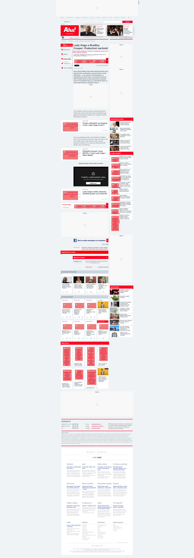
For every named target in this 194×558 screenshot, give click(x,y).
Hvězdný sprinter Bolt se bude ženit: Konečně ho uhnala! (88, 476)
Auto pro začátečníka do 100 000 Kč (89, 535)
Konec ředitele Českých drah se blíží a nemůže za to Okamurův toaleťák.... (105, 495)
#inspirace (84, 505)
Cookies (123, 550)
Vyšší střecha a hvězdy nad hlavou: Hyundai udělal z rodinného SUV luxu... (73, 495)
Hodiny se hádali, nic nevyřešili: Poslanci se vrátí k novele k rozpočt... (104, 472)
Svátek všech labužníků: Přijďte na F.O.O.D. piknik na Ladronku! (119, 495)
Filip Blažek (83, 435)
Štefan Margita (126, 440)
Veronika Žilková (116, 442)
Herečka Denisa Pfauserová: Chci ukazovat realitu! (73, 529)
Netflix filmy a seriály (71, 507)
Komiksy (115, 507)
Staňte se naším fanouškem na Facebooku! (91, 240)
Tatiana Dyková (70, 442)
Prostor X (69, 525)
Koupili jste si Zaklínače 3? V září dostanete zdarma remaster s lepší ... (120, 510)
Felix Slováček (77, 435)
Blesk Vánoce (70, 467)
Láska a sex (67, 63)
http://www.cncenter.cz (97, 426)
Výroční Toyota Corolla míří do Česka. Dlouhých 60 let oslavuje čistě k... (74, 490)
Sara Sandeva (111, 440)
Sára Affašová (104, 440)
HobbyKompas (85, 533)
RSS (102, 545)
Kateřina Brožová (112, 438)
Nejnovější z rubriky (117, 119)
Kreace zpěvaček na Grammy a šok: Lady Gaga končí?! (95, 124)
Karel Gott (95, 438)
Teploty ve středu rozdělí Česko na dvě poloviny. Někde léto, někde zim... (74, 473)
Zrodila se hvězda (103, 249)
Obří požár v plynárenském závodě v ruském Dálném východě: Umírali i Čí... (74, 471)
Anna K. (71, 433)
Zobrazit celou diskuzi (103, 267)
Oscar (87, 249)
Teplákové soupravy (101, 533)
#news (94, 505)
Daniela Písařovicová (118, 433)
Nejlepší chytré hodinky (87, 486)
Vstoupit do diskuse (103, 65)
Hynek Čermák (124, 435)
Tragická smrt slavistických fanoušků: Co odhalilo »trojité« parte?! (89, 473)
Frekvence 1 (115, 529)
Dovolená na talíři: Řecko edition (88, 512)
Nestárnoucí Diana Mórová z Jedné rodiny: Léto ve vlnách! (125, 164)
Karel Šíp (99, 438)
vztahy (93, 249)
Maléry (66, 54)
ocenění (101, 247)
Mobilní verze (103, 452)
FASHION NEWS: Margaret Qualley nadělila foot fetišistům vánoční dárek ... (89, 508)
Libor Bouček (119, 438)
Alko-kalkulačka (70, 486)
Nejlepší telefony (86, 487)
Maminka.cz (85, 17)
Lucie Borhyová (67, 439)
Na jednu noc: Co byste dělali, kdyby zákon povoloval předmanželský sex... (74, 476)
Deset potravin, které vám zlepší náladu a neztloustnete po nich (104, 511)
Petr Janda (91, 440)
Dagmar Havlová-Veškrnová (99, 433)
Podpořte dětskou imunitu (103, 505)
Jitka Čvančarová (82, 438)
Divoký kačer (77, 505)
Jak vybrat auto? (85, 539)
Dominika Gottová (127, 433)
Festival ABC (121, 507)
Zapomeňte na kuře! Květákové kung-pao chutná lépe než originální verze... (120, 493)
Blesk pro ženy (70, 17)
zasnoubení (96, 247)
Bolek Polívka (89, 433)
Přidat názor (89, 267)
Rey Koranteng (97, 440)
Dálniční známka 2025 (74, 487)
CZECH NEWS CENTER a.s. (87, 548)
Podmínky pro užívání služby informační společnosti (95, 550)
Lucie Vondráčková (82, 439)
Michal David (124, 439)
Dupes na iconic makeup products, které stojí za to (88, 511)
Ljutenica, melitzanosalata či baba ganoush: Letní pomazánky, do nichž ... (120, 490)
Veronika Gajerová (108, 442)
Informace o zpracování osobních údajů (113, 550)
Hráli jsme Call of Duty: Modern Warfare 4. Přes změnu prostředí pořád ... (88, 497)
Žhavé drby (70, 41)
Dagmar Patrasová (109, 433)
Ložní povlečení (100, 536)
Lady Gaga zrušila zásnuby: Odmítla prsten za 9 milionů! (95, 193)
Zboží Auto (84, 536)
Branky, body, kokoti (76, 525)
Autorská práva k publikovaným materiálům (77, 550)
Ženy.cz (98, 17)
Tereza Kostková (77, 442)
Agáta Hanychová (65, 433)
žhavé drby (84, 247)
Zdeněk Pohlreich (65, 443)
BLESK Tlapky (70, 505)
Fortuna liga (70, 526)
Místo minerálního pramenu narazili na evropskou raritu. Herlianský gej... (74, 510)
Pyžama (99, 530)
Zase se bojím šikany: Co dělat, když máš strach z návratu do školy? (120, 512)
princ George (72, 443)
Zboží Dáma (84, 529)
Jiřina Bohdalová (74, 438)
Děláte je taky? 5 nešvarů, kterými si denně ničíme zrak (124, 190)
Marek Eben (104, 439)
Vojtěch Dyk (122, 442)
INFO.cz (71, 468)
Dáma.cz (92, 17)
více (129, 17)
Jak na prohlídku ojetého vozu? (88, 532)
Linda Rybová (126, 438)
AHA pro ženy (115, 287)
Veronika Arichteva (100, 442)
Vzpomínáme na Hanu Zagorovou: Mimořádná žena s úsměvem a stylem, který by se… (125, 177)
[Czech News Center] (99, 457)
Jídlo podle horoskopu (122, 487)
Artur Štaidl (83, 433)
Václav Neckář (92, 442)
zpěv (97, 249)
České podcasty (116, 526)
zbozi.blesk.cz (84, 530)
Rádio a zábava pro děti (117, 527)
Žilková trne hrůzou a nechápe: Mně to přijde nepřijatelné (105, 475)
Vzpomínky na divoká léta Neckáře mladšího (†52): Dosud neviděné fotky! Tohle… (125, 203)
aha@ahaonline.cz (96, 424)
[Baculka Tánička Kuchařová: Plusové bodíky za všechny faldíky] (115, 30)
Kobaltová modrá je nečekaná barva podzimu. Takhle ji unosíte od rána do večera (124, 216)
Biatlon (91, 467)
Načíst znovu (93, 183)
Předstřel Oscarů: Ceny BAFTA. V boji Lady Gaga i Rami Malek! (94, 153)
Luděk (126, 38)
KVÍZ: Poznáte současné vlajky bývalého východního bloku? (72, 512)
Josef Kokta (89, 438)
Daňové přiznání (101, 486)
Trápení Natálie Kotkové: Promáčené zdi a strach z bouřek (124, 197)
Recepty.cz (78, 17)
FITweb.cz (117, 17)
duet (90, 249)
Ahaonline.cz (64, 41)
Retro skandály (68, 68)
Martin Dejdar (118, 439)
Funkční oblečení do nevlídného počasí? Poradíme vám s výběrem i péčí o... (119, 472)
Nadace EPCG (108, 487)
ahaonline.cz (121, 424)
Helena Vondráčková (115, 435)
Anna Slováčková (77, 433)
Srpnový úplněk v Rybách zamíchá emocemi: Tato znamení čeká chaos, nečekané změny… (125, 210)
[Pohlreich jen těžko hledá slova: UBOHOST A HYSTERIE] (88, 30)
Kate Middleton (105, 438)
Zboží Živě (84, 526)
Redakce (98, 545)
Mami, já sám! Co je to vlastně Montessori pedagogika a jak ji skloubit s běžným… (125, 171)
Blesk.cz (62, 17)
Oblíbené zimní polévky (118, 486)
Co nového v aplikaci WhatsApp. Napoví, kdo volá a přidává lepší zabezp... (88, 494)
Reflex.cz (123, 17)
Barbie (99, 527)
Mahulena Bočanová (97, 439)
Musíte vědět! (67, 58)
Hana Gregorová (99, 435)
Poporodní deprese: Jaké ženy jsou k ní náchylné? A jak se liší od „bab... (104, 514)
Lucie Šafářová (74, 439)
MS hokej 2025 (85, 467)
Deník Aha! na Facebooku (63, 37)
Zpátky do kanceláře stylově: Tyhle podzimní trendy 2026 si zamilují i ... (119, 477)
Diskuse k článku (79, 257)
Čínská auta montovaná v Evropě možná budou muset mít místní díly (73, 493)
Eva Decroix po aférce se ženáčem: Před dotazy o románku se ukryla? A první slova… (125, 184)
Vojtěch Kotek (128, 442)
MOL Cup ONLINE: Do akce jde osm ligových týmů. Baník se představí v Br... (89, 471)
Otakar (131, 38)
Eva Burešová (64, 435)
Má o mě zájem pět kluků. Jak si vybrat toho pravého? (119, 515)
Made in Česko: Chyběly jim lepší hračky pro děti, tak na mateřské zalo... (73, 534)
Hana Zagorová (107, 435)
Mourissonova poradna (118, 505)
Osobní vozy (84, 527)
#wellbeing (90, 505)
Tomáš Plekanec (84, 442)
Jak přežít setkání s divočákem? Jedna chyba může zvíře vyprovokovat (104, 477)
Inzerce (93, 545)
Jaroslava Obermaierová (121, 436)
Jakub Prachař (83, 436)
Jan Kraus (94, 436)
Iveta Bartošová (76, 436)
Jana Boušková (112, 436)
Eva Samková (71, 435)
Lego (98, 529)
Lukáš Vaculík (89, 439)
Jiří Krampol (68, 438)
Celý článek (105, 130)
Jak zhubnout (101, 467)
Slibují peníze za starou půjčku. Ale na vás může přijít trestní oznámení (103, 379)
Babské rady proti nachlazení (104, 507)
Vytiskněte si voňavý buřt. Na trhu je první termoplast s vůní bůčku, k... (88, 492)
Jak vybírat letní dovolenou (119, 469)
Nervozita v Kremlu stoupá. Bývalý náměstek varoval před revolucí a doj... (104, 490)
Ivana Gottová (69, 436)
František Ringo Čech (91, 435)
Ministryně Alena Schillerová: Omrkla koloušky (73, 532)
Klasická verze (91, 452)
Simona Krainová (118, 440)
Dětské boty (100, 535)
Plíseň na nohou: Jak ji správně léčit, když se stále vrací (104, 516)
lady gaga (90, 247)
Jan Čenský (89, 436)
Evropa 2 (114, 530)
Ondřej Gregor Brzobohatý (75, 440)
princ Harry (78, 443)
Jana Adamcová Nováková (102, 436)
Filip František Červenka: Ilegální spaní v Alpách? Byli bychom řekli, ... (73, 515)
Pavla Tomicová (85, 440)
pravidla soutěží (96, 428)
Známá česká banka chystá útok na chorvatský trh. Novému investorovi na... (104, 493)
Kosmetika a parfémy (101, 532)
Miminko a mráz (122, 468)
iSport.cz (104, 17)
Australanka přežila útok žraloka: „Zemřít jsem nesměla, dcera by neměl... (119, 475)
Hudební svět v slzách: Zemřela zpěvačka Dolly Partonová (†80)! (125, 157)
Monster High (100, 526)
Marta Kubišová (111, 439)
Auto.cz (110, 17)
